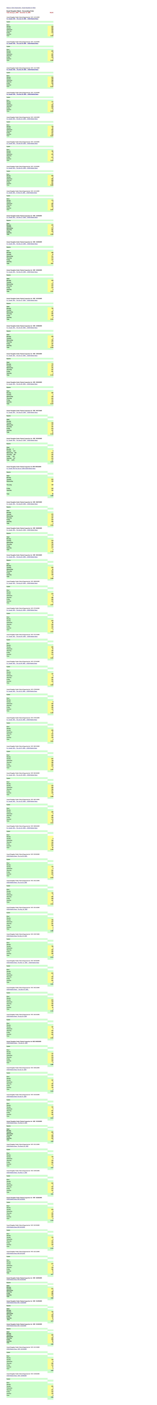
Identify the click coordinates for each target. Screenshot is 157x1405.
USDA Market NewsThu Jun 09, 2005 (17, 856)
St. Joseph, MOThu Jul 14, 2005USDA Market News (22, 719)
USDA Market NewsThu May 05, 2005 (17, 989)
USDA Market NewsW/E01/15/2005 (17, 1349)
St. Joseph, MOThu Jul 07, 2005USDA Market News (22, 748)
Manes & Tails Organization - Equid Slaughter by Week (21, 7)
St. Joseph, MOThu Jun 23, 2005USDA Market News (22, 801)
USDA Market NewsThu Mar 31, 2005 (17, 1123)
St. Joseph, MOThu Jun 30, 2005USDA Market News (22, 775)
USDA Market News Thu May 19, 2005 (17, 936)
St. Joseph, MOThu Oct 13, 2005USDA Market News (22, 355)
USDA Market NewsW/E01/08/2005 (17, 1375)
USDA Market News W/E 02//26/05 (16, 1199)
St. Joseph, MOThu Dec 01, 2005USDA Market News (22, 168)
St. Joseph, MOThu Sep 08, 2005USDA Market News (22, 504)
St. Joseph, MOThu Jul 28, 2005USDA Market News (22, 663)
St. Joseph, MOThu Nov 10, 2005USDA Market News (22, 243)
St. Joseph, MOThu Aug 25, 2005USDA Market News (22, 557)
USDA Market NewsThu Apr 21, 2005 (17, 1043)
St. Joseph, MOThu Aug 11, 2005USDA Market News (22, 610)
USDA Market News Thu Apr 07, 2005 (16, 1096)
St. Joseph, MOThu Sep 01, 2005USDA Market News (22, 530)
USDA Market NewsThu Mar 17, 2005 (17, 1172)
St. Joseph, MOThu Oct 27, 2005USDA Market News (22, 300)
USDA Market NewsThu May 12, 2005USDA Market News (23, 962)
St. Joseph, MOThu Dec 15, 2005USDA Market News (22, 119)
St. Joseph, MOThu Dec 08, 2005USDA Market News (22, 143)
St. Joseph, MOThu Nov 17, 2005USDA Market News (22, 217)
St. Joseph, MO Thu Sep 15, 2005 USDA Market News (21, 468)
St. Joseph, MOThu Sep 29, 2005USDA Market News (22, 412)
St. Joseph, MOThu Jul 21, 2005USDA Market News (22, 691)
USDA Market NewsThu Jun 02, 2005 (17, 882)
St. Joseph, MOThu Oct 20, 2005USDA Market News (22, 327)
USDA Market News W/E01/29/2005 (16, 1302)
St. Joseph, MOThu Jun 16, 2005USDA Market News (22, 828)
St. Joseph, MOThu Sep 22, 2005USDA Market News (22, 440)
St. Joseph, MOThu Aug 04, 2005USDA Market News (22, 636)
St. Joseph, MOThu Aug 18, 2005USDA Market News (22, 583)
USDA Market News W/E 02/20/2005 (16, 1279)
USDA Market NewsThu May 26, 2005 (17, 909)
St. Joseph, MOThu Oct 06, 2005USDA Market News (22, 384)
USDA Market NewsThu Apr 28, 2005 (17, 1016)
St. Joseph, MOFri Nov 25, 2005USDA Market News (22, 192)
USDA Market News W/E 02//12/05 (16, 1253)
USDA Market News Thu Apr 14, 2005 (16, 1069)
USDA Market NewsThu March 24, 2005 (17, 1146)
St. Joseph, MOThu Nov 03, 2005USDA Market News (22, 272)
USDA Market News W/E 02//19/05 (16, 1227)
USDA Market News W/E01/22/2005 (16, 1325)
